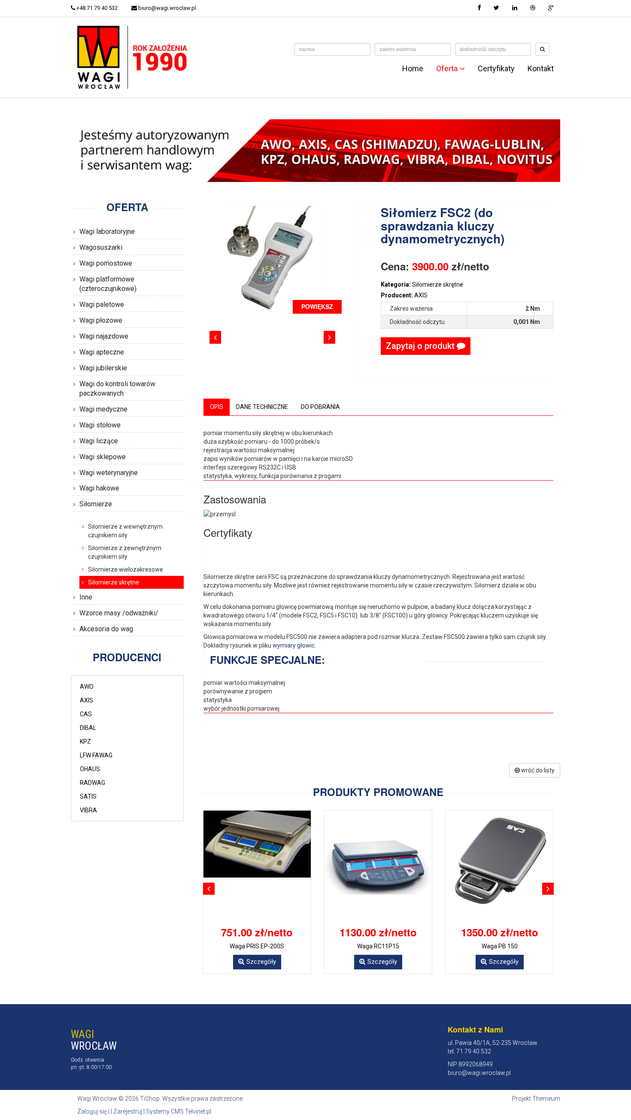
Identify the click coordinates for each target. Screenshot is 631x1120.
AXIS (86, 700)
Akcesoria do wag (106, 629)
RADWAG (92, 782)
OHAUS (90, 769)
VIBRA (88, 810)
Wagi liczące (98, 441)
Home (412, 68)
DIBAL (88, 727)
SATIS (88, 796)
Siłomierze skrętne (113, 582)
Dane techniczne (262, 406)
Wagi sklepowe (102, 457)
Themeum (546, 1098)
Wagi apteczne (101, 352)
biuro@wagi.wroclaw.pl (166, 8)
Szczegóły (261, 962)
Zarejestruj (127, 1111)
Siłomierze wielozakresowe (125, 569)
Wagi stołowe (100, 425)
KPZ (85, 741)
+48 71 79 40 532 (96, 8)
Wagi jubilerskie (103, 368)
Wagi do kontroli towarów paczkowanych (117, 389)
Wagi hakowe (99, 488)
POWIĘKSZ (317, 306)
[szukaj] (542, 49)
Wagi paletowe (101, 304)
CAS (86, 714)
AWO (87, 686)
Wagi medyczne (103, 409)
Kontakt (541, 68)
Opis (216, 406)
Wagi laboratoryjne (107, 231)
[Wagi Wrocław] (134, 56)
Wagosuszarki (100, 247)
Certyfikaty (496, 68)
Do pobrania (320, 406)
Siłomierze (95, 504)
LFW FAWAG (96, 755)
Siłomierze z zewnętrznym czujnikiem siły (124, 552)
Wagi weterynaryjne (108, 473)
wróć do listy (537, 770)
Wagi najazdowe (103, 336)
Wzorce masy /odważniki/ (118, 613)
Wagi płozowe (100, 320)
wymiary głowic (294, 645)
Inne (85, 597)
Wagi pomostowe (105, 263)
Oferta (447, 68)
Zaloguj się (92, 1111)
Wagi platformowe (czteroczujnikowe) (108, 284)
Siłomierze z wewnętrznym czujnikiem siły (125, 531)
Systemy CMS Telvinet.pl (178, 1111)
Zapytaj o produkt (421, 346)
